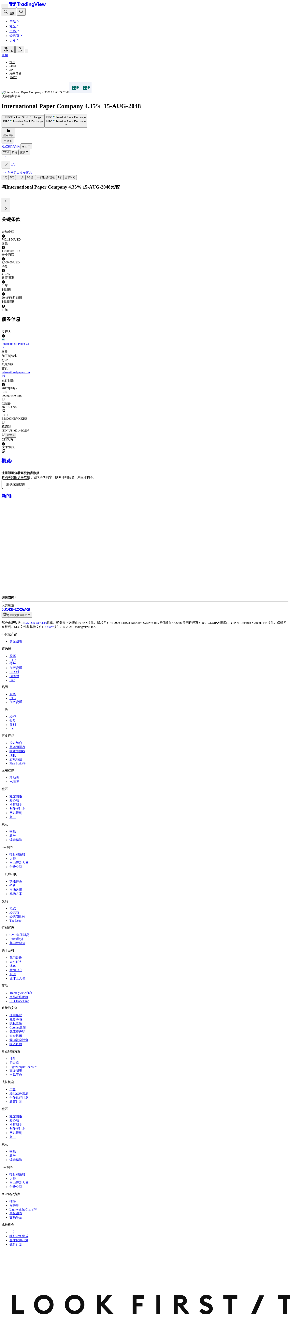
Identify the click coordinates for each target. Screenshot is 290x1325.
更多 (12, 40)
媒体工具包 (17, 978)
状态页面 (15, 1044)
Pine (12, 680)
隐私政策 (15, 1023)
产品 (12, 21)
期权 (12, 755)
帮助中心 (15, 970)
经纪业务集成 (18, 1093)
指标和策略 (17, 854)
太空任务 (15, 961)
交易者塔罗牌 (18, 997)
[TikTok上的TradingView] (24, 610)
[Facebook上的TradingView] (7, 610)
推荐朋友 (15, 804)
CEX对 (14, 672)
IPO (12, 728)
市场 (12, 31)
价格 (12, 885)
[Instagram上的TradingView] (14, 610)
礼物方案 (15, 893)
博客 (12, 966)
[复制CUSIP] (3, 411)
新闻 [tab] (17, 146)
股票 (12, 656)
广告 (12, 1089)
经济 (12, 716)
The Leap (15, 920)
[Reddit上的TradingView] (28, 610)
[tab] (6, 152)
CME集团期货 (19, 934)
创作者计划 (17, 808)
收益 (12, 720)
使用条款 (15, 1015)
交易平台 (15, 1074)
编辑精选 (15, 839)
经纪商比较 (17, 916)
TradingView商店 (20, 993)
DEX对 (14, 676)
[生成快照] (6, 164)
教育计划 (15, 1101)
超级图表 (15, 641)
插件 (12, 1058)
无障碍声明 (17, 1031)
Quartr (49, 627)
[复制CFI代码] (3, 451)
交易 (12, 831)
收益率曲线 (17, 751)
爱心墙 (14, 800)
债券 (12, 663)
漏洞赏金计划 (18, 1040)
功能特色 (15, 881)
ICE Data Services (35, 622)
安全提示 (15, 1036)
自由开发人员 (18, 862)
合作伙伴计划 (18, 1097)
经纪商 (14, 35)
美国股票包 (17, 943)
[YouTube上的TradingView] (10, 610)
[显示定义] (3, 236)
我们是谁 (15, 957)
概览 (12, 908)
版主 (12, 817)
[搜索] (21, 12)
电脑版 (14, 781)
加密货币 (15, 667)
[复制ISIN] (3, 399)
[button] (18, 21)
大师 (12, 858)
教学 (12, 835)
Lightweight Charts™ (23, 1066)
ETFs (12, 660)
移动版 (14, 777)
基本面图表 (17, 747)
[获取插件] (13, 166)
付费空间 (15, 866)
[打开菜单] (5, 6)
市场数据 (15, 889)
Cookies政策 (17, 1027)
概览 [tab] (5, 146)
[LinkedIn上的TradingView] (17, 610)
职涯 (12, 974)
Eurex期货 (16, 939)
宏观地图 (15, 759)
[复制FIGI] (3, 422)
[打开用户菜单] (19, 49)
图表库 (14, 1063)
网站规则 (15, 813)
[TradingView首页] (27, 6)
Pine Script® (17, 763)
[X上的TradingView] (3, 610)
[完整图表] (4, 159)
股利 (12, 724)
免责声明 (15, 1019)
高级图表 (15, 1070)
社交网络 (15, 796)
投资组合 (15, 743)
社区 (12, 26)
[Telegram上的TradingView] (21, 610)
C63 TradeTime (19, 1001)
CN (11, 51)
